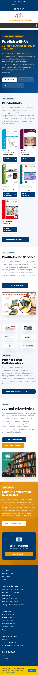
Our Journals (10, 80)
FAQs (3, 655)
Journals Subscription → (14, 440)
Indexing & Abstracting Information (13, 605)
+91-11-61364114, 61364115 (19, 1)
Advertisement (6, 595)
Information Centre (8, 627)
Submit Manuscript (8, 159)
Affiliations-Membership (9, 602)
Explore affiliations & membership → (19, 391)
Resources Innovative (8, 624)
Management (6, 577)
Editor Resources (7, 621)
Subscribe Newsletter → (14, 523)
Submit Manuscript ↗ (13, 86)
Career (3, 580)
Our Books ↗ (26, 80)
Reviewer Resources (8, 617)
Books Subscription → (13, 445)
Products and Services (9, 599)
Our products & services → (15, 285)
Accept (32, 671)
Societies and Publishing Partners (12, 589)
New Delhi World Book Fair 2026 (12, 646)
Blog (3, 630)
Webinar (4, 639)
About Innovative (7, 573)
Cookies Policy (10, 673)
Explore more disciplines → (15, 240)
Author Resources (7, 614)
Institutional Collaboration (10, 592)
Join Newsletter (19, 554)
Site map (4, 658)
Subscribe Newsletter (8, 643)
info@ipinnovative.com (19, 5)
